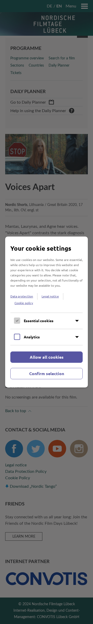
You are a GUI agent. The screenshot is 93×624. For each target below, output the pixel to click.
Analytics (32, 336)
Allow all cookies (47, 357)
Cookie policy (23, 303)
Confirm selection (46, 373)
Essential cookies (38, 320)
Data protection (21, 296)
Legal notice (50, 296)
